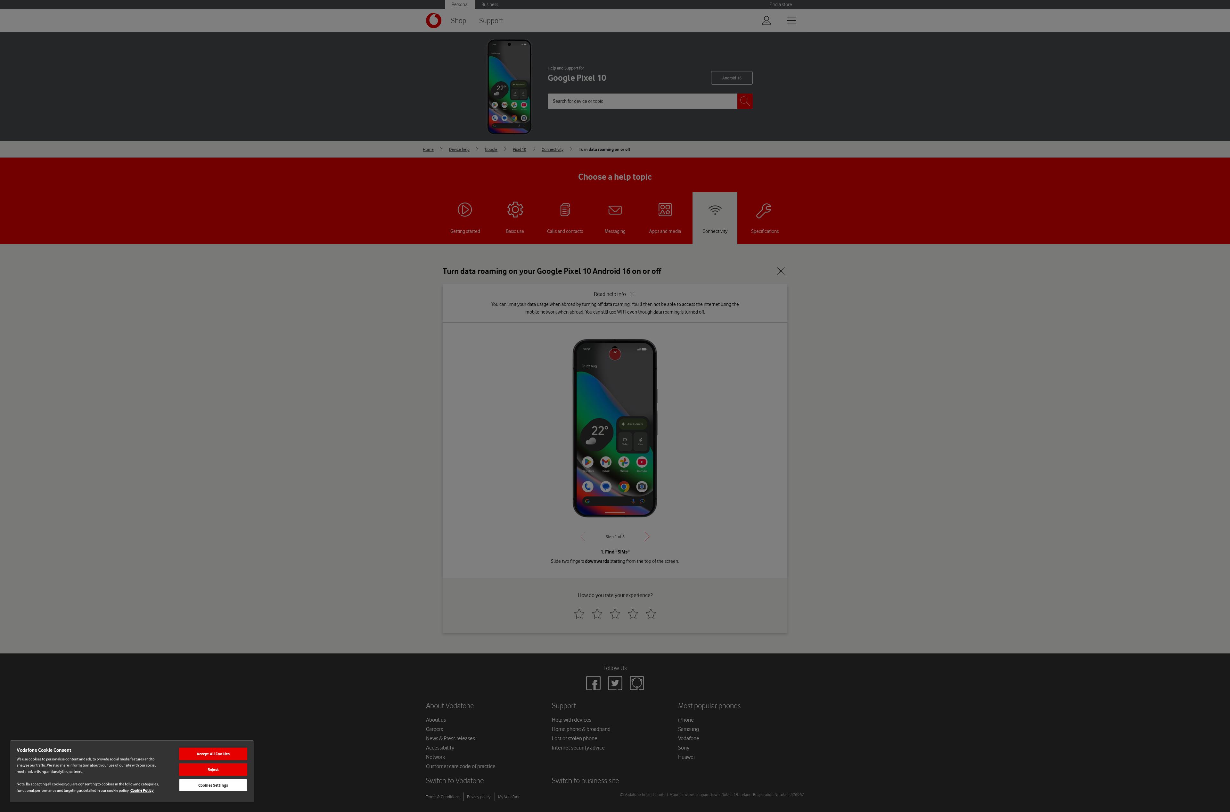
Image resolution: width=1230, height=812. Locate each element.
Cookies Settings (213, 785)
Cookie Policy (142, 790)
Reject (213, 769)
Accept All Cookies (213, 753)
